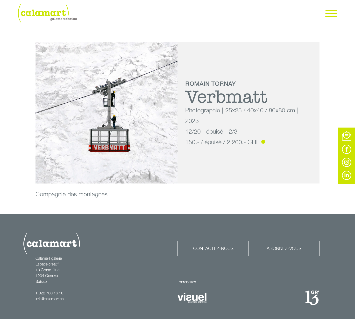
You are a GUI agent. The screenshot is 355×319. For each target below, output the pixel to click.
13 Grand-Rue (47, 270)
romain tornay (210, 83)
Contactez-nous (213, 248)
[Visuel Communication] (192, 298)
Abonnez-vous (284, 248)
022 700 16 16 (51, 293)
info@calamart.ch (50, 299)
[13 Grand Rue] (312, 298)
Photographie (202, 110)
